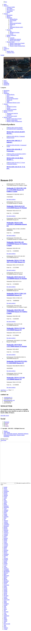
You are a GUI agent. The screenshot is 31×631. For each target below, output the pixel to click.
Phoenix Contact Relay (15, 44)
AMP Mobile (7, 432)
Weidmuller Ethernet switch (16, 27)
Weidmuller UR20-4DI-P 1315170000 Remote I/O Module (17, 345)
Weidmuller (9, 17)
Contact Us (6, 48)
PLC (11, 31)
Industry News (10, 51)
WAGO (8, 36)
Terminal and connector (15, 39)
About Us (6, 5)
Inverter (11, 33)
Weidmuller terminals (12, 433)
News (5, 50)
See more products (11, 199)
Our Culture (9, 8)
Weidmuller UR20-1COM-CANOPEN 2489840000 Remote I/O (17, 224)
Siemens (9, 29)
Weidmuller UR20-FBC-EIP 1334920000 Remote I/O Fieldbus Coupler (17, 311)
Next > (5, 390)
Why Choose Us (11, 9)
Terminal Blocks (13, 19)
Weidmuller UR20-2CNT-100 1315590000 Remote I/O (16, 329)
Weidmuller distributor (23, 433)
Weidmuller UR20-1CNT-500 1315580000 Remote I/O (16, 378)
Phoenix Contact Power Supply (17, 43)
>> (7, 390)
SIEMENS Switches (14, 32)
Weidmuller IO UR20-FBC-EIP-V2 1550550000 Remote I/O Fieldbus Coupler (16, 189)
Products (6, 13)
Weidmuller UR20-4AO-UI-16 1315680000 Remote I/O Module (17, 277)
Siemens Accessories (11, 109)
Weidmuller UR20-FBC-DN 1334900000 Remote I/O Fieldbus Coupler (17, 243)
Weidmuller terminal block (10, 435)
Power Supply (13, 20)
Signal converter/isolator (15, 23)
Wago (5, 433)
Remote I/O (12, 24)
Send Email (3, 440)
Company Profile (11, 7)
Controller (12, 37)
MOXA (8, 16)
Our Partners (10, 11)
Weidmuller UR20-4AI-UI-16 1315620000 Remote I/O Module (17, 207)
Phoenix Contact (11, 41)
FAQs (5, 47)
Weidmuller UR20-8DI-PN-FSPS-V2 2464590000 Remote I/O (17, 362)
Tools (11, 25)
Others (11, 28)
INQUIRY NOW (5, 415)
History (8, 12)
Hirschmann (9, 15)
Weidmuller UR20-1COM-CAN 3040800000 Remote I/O (16, 294)
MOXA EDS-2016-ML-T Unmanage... (14, 150)
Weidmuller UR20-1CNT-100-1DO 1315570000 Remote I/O (16, 261)
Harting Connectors (11, 35)
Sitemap (5, 431)
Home (5, 4)
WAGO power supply (15, 40)
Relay (11, 21)
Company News (10, 52)
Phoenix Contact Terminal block (17, 45)
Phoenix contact (20, 435)
